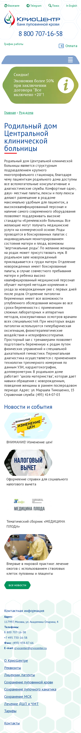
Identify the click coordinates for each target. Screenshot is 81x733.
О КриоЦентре (16, 660)
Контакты (12, 723)
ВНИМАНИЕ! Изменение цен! (29, 442)
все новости (17, 585)
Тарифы (10, 710)
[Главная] (32, 19)
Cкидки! (21, 74)
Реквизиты (12, 667)
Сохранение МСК (18, 696)
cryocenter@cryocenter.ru (30, 648)
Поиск (55, 5)
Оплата (71, 45)
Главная (10, 112)
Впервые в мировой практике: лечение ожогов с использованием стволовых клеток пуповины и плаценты (37, 568)
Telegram (35, 5)
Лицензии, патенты (19, 674)
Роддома (26, 112)
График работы (13, 44)
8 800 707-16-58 (40, 33)
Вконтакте (14, 5)
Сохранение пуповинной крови (28, 682)
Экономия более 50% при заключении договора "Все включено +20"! (34, 87)
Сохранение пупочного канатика (30, 689)
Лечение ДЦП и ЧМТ (21, 703)
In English (71, 5)
